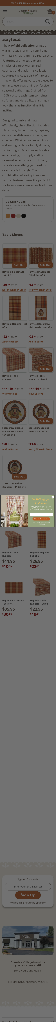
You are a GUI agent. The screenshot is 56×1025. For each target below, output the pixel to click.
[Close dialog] (53, 497)
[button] (41, 518)
